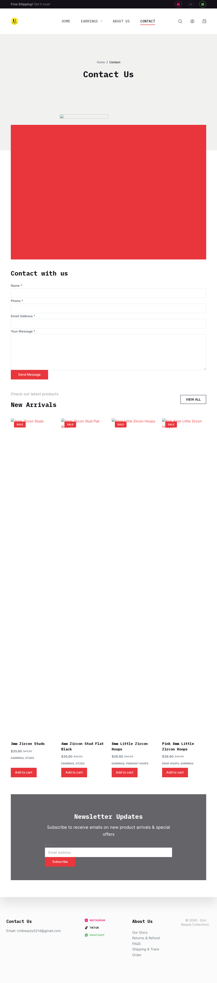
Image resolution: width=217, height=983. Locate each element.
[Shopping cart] (204, 21)
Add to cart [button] (23, 772)
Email (50, 845)
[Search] (180, 21)
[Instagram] (178, 4)
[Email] (190, 4)
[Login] (192, 21)
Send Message (29, 374)
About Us (121, 21)
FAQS (136, 944)
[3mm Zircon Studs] (33, 577)
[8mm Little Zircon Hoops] (134, 577)
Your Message (23, 331)
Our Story (140, 932)
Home (66, 21)
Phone (17, 301)
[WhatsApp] (202, 4)
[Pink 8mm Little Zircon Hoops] (184, 577)
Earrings (89, 21)
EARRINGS (17, 758)
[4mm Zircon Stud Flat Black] (83, 577)
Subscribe (60, 862)
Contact (147, 21)
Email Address (23, 316)
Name (16, 286)
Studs (29, 758)
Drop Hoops (170, 763)
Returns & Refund (146, 938)
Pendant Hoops (137, 763)
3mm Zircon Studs (28, 743)
